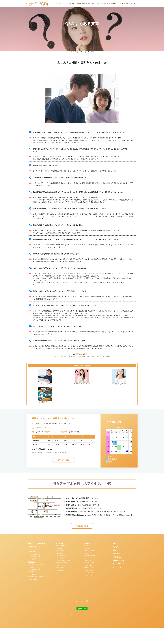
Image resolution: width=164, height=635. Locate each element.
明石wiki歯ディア (118, 564)
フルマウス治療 (89, 572)
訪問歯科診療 (60, 570)
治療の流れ (32, 551)
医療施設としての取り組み (36, 576)
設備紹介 (31, 571)
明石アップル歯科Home (37, 543)
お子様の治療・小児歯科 (63, 560)
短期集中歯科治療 (89, 570)
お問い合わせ (117, 557)
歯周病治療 (60, 553)
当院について (32, 567)
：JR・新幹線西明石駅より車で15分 (83, 508)
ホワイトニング (89, 558)
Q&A (78, 52)
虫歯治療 (59, 548)
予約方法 (115, 550)
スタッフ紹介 (32, 574)
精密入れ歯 (88, 560)
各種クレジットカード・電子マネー (57, 432)
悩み (77, 354)
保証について (88, 575)
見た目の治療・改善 (90, 555)
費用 (114, 543)
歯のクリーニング (61, 565)
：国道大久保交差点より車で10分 (82, 505)
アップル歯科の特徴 (34, 554)
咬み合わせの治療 (61, 555)
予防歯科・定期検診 (62, 562)
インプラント (88, 545)
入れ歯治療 (60, 558)
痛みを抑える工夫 (61, 545)
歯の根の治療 (60, 550)
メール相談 (116, 553)
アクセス (115, 547)
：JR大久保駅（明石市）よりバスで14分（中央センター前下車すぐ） (96, 511)
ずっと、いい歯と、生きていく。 (38, 564)
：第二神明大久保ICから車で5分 (81, 501)
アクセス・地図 (63, 460)
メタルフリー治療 (89, 562)
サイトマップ (117, 567)
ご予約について (33, 549)
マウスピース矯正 (89, 550)
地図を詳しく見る (82, 526)
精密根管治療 (88, 565)
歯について (88, 354)
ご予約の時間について (35, 556)
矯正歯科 (87, 548)
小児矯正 (87, 553)
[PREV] (107, 427)
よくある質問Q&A (34, 559)
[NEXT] (130, 427)
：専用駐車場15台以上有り (82, 498)
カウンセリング (89, 567)
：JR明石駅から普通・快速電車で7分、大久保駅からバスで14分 (99, 515)
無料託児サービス (118, 560)
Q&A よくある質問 (60, 356)
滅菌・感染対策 (33, 579)
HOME (72, 52)
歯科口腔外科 (60, 567)
